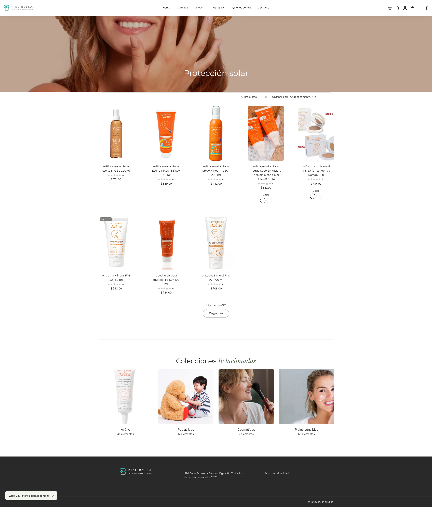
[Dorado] (319, 196)
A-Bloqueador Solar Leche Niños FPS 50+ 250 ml (166, 170)
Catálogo (182, 7)
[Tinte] (269, 200)
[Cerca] (53, 495)
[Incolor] (262, 200)
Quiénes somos (241, 7)
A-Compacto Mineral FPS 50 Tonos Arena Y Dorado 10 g (316, 170)
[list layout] (261, 97)
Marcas (217, 7)
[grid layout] (265, 97)
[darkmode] (424, 8)
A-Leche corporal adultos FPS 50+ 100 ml (166, 279)
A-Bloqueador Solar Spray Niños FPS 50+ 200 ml (216, 170)
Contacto (263, 7)
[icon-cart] (412, 8)
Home (166, 7)
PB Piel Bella (325, 501)
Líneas (199, 7)
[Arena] (312, 196)
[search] (397, 8)
